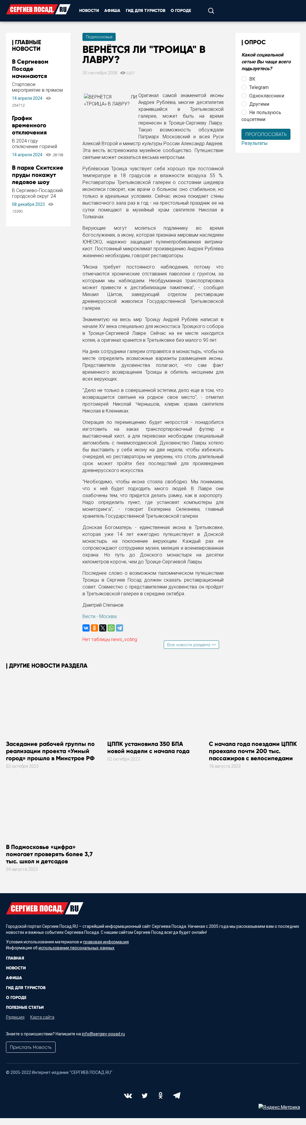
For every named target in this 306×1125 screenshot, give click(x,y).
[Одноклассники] (94, 628)
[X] (102, 628)
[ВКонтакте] (86, 628)
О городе (181, 10)
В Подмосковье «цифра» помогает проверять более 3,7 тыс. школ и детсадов (49, 854)
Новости (89, 10)
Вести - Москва (99, 616)
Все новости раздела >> (191, 644)
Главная (15, 958)
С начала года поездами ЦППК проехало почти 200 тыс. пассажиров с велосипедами (253, 751)
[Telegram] (119, 628)
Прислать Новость (31, 1047)
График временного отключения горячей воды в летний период (34, 132)
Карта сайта (42, 1017)
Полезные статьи (25, 1007)
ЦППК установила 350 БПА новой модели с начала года (148, 747)
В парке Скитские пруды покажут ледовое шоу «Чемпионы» (37, 178)
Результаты (254, 143)
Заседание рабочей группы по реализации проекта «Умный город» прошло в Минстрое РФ (50, 751)
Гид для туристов (145, 10)
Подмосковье (99, 36)
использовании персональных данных (76, 947)
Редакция (15, 1017)
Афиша (112, 10)
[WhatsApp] (111, 628)
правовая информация (106, 941)
